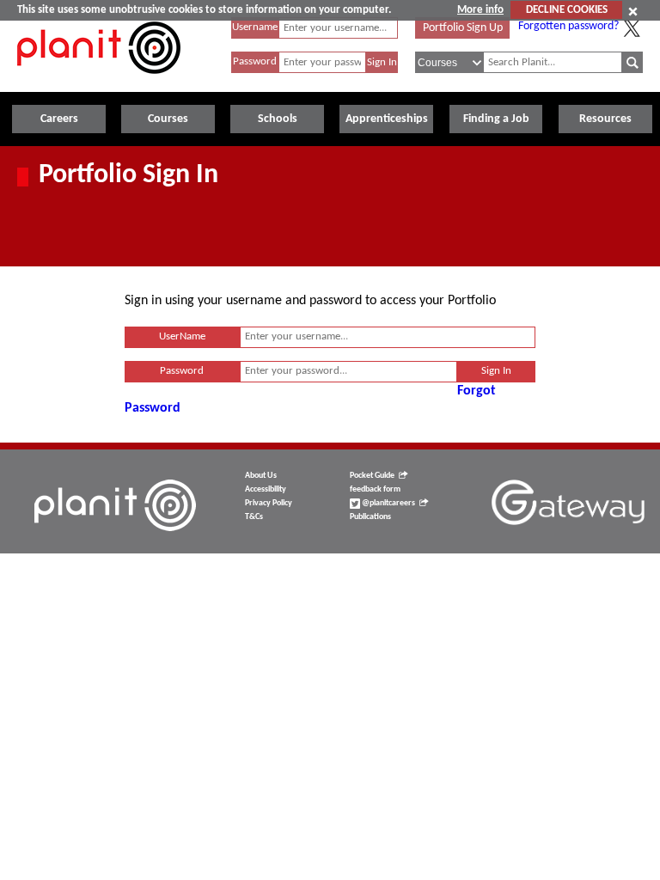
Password (255, 61)
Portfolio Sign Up (463, 27)
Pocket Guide (372, 476)
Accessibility (265, 489)
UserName (182, 336)
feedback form (375, 489)
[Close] (633, 11)
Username (255, 27)
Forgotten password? (568, 26)
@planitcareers (387, 503)
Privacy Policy (268, 503)
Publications (370, 517)
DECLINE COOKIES (567, 9)
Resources (605, 119)
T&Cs (254, 517)
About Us (261, 476)
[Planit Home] (98, 83)
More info (480, 9)
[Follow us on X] (631, 28)
